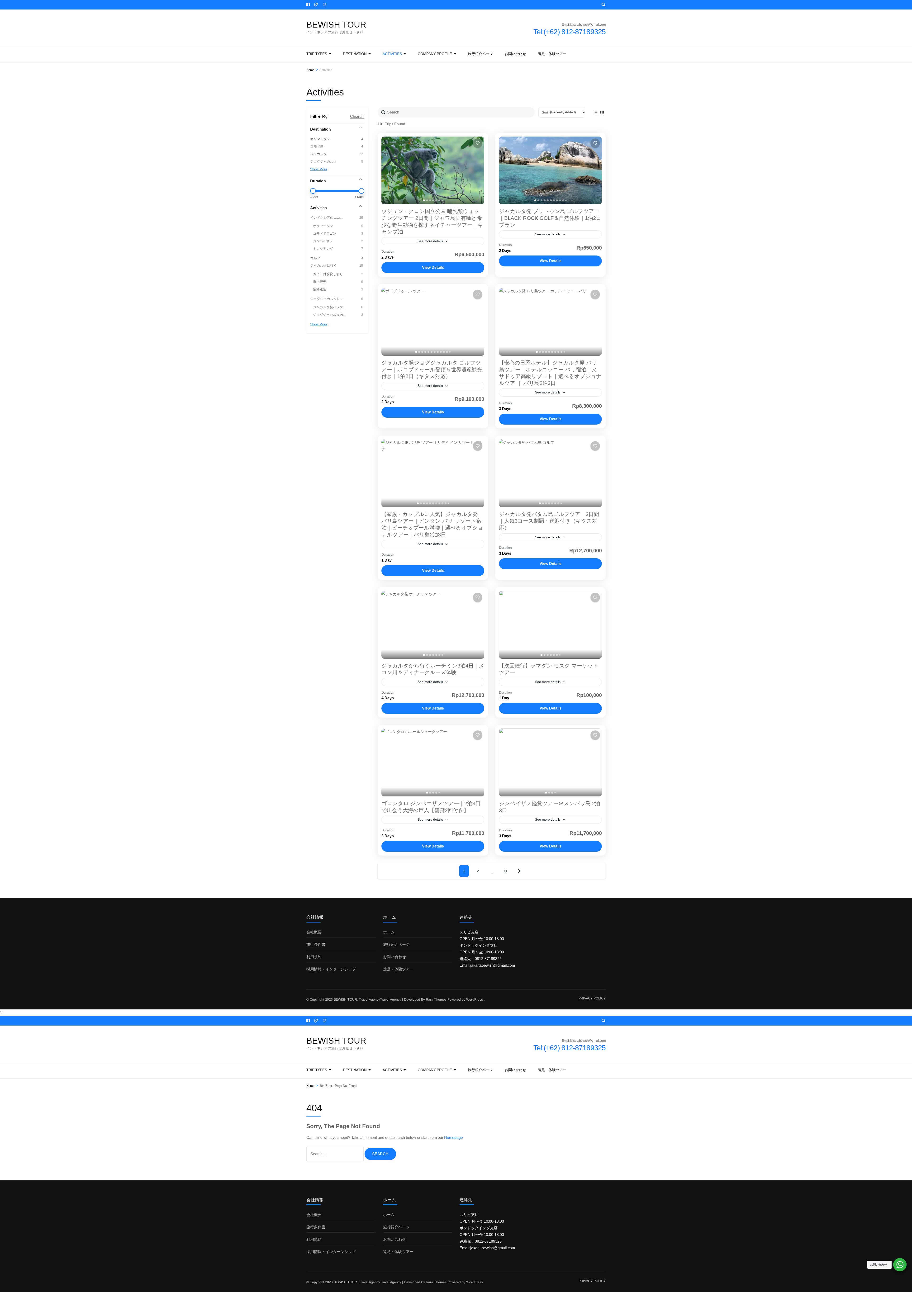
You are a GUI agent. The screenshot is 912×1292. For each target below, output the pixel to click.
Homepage (453, 1138)
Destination (355, 54)
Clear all (357, 116)
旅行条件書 (315, 944)
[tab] (424, 200)
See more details (430, 241)
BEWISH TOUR (336, 24)
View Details (433, 267)
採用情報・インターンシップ (331, 969)
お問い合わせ (515, 54)
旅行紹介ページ (480, 54)
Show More (318, 169)
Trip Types (316, 54)
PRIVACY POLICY (592, 998)
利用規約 (314, 957)
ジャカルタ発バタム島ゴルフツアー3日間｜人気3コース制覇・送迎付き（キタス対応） (549, 521)
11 (505, 871)
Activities (392, 54)
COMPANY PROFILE (435, 54)
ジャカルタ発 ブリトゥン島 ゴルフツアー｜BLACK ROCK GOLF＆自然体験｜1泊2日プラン (550, 218)
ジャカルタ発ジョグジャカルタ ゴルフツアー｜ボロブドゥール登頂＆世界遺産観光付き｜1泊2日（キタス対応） (431, 369)
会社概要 (314, 932)
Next (519, 871)
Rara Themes (436, 999)
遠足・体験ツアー (552, 54)
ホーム (388, 932)
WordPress (474, 999)
